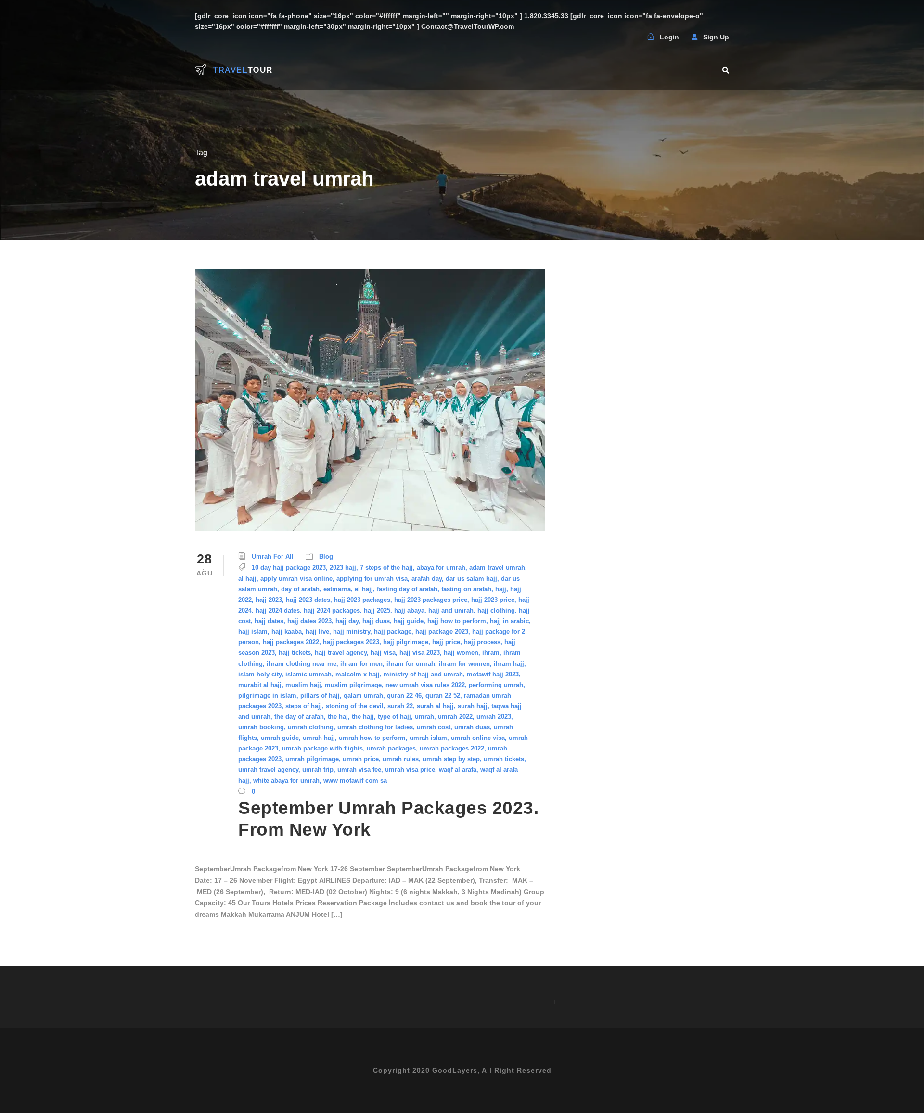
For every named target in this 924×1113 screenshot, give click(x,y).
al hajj (247, 578)
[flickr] (609, 37)
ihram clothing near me (301, 663)
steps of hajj (303, 706)
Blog (326, 556)
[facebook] (591, 37)
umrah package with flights (322, 748)
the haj (338, 716)
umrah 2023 (493, 716)
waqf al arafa (457, 769)
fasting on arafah (466, 589)
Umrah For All (273, 556)
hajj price (446, 642)
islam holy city (260, 674)
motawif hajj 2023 (493, 674)
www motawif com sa (355, 780)
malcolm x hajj (357, 674)
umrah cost (433, 727)
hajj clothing (496, 610)
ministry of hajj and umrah (423, 674)
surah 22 (400, 706)
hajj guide (409, 621)
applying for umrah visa (372, 578)
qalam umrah (363, 695)
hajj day (347, 621)
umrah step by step (451, 759)
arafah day (426, 578)
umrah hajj (319, 737)
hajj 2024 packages (332, 610)
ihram (491, 652)
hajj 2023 (269, 599)
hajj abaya (409, 610)
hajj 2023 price (492, 599)
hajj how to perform (456, 621)
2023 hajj (343, 567)
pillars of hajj (320, 695)
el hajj (364, 589)
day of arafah (300, 589)
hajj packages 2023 (351, 642)
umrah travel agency (268, 769)
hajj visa (383, 652)
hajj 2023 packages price (430, 599)
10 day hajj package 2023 (289, 567)
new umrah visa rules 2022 (425, 684)
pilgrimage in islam (267, 695)
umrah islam (428, 737)
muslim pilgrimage (353, 684)
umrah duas (472, 727)
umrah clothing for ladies (375, 727)
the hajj (363, 716)
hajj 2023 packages (362, 599)
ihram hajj (509, 663)
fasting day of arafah (407, 589)
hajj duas (376, 621)
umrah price (361, 759)
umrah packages (391, 748)
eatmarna (337, 589)
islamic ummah (308, 674)
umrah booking (261, 727)
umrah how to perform (372, 737)
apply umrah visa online (296, 578)
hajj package (392, 631)
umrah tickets (504, 759)
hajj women (461, 652)
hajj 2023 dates (308, 599)
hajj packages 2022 (291, 642)
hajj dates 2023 (309, 621)
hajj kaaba (286, 631)
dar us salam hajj (471, 578)
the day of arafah (299, 716)
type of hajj (394, 716)
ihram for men (361, 663)
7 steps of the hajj (386, 567)
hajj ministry (351, 631)
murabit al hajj (260, 684)
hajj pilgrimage (405, 642)
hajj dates (269, 621)
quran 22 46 (404, 695)
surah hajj (473, 706)
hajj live (317, 631)
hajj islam (253, 631)
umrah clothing (311, 727)
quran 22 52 (442, 695)
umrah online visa (478, 737)
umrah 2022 (455, 716)
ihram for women (464, 663)
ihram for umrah (410, 663)
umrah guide (280, 737)
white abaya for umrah (286, 780)
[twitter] (628, 37)
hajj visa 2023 (419, 652)
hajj (500, 589)
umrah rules (401, 759)
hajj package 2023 (441, 631)
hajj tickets (295, 652)
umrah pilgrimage (312, 759)
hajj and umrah (451, 610)
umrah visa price (410, 769)
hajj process (482, 642)
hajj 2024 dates (278, 610)
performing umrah (496, 684)
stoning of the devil (355, 706)
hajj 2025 (377, 610)
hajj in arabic (509, 621)
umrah (424, 716)
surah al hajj (435, 706)
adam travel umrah (497, 567)
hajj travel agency (341, 652)
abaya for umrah (441, 567)
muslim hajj (303, 684)
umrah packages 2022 (452, 748)
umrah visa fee (359, 769)
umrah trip (318, 769)
